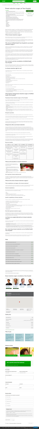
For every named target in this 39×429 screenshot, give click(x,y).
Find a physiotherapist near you (27, 225)
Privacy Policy (17, 416)
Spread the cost (9, 399)
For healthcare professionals (12, 427)
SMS (11, 412)
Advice (25, 3)
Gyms (17, 3)
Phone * (21, 387)
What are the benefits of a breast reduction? (12, 17)
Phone (14, 412)
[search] (19, 1)
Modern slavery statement (23, 427)
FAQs (6, 21)
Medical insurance (9, 401)
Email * (6, 387)
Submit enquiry (31, 423)
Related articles (8, 25)
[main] (19, 215)
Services (21, 3)
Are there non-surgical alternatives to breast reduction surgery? (14, 19)
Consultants (7, 22)
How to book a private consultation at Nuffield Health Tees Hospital (15, 13)
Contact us (7, 26)
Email (8, 412)
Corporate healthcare (18, 427)
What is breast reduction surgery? (10, 11)
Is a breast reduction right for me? (10, 14)
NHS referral (8, 403)
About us (3, 427)
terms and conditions (13, 423)
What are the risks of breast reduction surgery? (12, 18)
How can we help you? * (8, 375)
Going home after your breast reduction (11, 16)
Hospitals (14, 3)
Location (7, 23)
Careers (8, 427)
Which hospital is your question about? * (11, 371)
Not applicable (8, 405)
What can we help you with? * (24, 371)
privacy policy (19, 423)
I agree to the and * (14, 423)
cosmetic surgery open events (11, 58)
